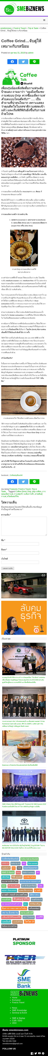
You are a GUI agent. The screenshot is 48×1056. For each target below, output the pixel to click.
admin (30, 53)
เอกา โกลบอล (28, 917)
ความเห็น (6, 515)
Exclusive (16, 1000)
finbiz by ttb (15, 863)
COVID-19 (5, 863)
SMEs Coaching (28, 872)
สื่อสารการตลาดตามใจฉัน (14, 908)
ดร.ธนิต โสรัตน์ (29, 877)
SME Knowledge (19, 1010)
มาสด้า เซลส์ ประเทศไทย (14, 894)
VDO (14, 1023)
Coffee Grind (20, 491)
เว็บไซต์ (4, 559)
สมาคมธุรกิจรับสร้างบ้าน (11, 904)
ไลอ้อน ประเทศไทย (9, 926)
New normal (32, 863)
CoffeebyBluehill (16, 475)
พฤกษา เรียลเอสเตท (9, 890)
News (14, 1008)
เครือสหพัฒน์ (34, 908)
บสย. (40, 886)
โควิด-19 (29, 921)
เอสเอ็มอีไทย (17, 922)
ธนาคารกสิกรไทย (10, 881)
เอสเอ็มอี (6, 921)
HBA (23, 863)
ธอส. (4, 886)
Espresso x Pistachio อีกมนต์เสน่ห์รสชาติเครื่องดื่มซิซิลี (20, 765)
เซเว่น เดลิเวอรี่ (27, 913)
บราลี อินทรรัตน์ (29, 886)
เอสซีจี (40, 917)
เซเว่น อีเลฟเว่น (10, 912)
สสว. (25, 904)
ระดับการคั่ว (29, 494)
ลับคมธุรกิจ (21, 899)
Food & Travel (24, 489)
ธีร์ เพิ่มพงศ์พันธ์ (13, 886)
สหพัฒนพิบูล (35, 904)
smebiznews (31, 867)
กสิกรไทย (5, 877)
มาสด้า (38, 890)
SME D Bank (8, 872)
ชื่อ (3, 540)
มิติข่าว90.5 (35, 895)
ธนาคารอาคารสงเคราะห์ (30, 881)
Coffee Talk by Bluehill (29, 859)
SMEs (18, 873)
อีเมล (4, 550)
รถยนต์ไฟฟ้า (6, 900)
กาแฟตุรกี (18, 494)
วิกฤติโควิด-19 (37, 900)
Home (14, 998)
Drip (29, 491)
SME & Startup (18, 1018)
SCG (13, 868)
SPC (38, 873)
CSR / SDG (17, 1021)
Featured (13, 489)
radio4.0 (6, 868)
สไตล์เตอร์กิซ (13, 496)
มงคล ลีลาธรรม (25, 890)
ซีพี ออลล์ (17, 876)
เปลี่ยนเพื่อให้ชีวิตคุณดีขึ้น (11, 917)
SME (19, 868)
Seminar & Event (19, 1013)
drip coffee (36, 491)
